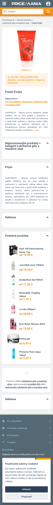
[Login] (48, 4)
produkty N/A (34, 384)
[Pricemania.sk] (26, 3)
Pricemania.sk (8, 20)
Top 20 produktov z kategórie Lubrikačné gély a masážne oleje (26, 103)
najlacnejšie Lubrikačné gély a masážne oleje (26, 387)
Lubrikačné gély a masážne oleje (15, 23)
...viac (36, 130)
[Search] (48, 11)
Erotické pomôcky (24, 20)
